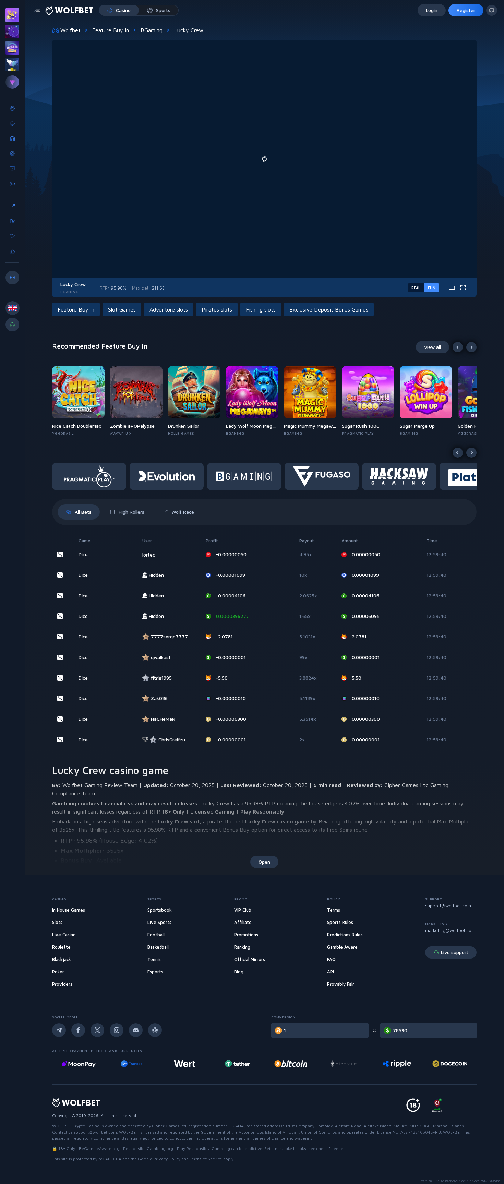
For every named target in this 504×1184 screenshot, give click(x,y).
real (415, 287)
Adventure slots (168, 309)
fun (431, 287)
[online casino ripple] (343, 1064)
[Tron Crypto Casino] (450, 1064)
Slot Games (122, 309)
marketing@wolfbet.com (450, 930)
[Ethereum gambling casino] (290, 1064)
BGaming (152, 30)
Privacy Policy (166, 1158)
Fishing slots (261, 309)
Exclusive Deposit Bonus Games (328, 309)
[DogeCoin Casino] (397, 1064)
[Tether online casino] (184, 1064)
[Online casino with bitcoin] (237, 1064)
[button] (81, 401)
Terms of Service (206, 1158)
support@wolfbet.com (448, 905)
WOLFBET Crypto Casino (76, 1125)
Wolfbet (70, 30)
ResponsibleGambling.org (148, 1148)
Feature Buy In (110, 30)
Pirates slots (217, 309)
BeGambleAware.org (99, 1148)
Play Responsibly (262, 811)
